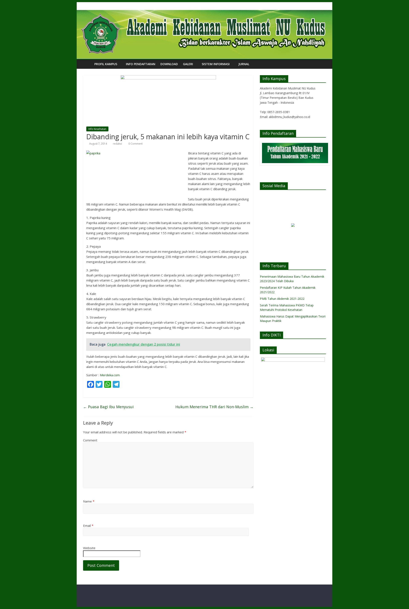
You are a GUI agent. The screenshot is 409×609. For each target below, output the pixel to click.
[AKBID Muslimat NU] (87, 64)
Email (88, 525)
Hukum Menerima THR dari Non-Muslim (214, 406)
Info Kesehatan (97, 129)
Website (89, 548)
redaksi (117, 143)
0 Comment (135, 143)
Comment (90, 440)
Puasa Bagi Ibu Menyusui (108, 406)
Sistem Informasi (216, 64)
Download (169, 64)
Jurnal (243, 64)
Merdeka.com (110, 375)
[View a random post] (321, 64)
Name (88, 501)
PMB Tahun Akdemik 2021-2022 (282, 299)
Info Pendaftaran (140, 64)
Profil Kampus (105, 64)
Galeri (188, 64)
